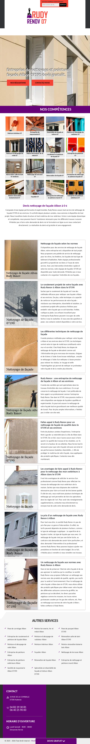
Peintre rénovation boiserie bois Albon (71, 646)
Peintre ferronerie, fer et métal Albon (43, 630)
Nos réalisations (18, 83)
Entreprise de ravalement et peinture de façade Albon (18, 638)
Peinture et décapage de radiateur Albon (43, 638)
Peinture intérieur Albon (43, 644)
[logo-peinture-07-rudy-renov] (37, 16)
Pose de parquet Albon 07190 (70, 630)
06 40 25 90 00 (31, 4)
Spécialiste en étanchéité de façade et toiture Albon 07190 (45, 671)
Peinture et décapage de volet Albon (17, 646)
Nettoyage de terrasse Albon (72, 652)
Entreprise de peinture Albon (16, 653)
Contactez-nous (42, 83)
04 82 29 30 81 (14, 4)
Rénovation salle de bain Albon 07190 (70, 638)
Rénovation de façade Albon (45, 660)
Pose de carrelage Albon (17, 629)
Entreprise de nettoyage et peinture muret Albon (71, 661)
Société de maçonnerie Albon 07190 (16, 669)
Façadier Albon (40, 652)
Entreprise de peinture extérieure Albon (16, 661)
